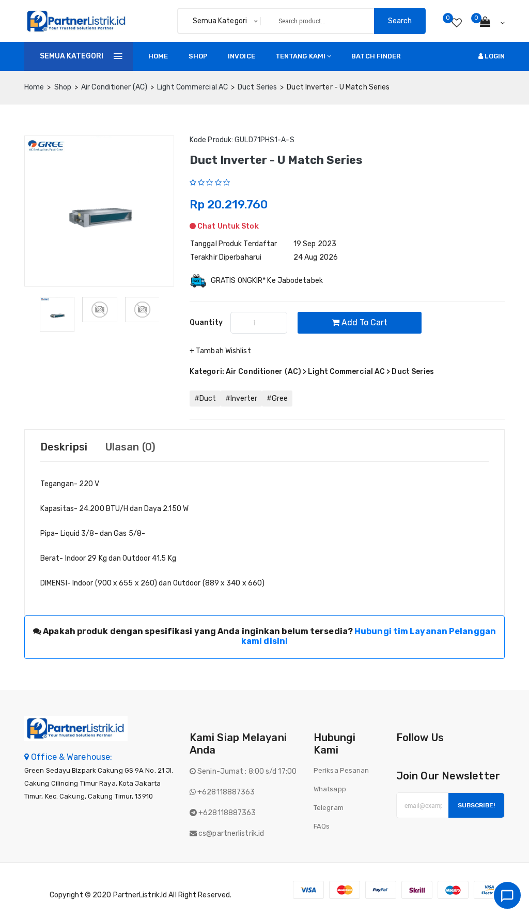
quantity (206, 322)
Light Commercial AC (192, 87)
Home (158, 56)
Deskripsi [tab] (63, 447)
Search (400, 21)
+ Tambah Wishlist (220, 351)
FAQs (322, 826)
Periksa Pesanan (341, 770)
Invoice (241, 56)
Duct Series (257, 87)
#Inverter (241, 398)
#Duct (205, 398)
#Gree (277, 398)
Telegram (329, 807)
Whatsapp (330, 789)
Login (494, 56)
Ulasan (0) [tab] (130, 447)
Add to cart (363, 322)
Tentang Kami (300, 56)
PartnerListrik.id (140, 895)
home (34, 87)
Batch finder (376, 56)
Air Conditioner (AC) (114, 87)
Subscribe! (476, 805)
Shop (198, 56)
